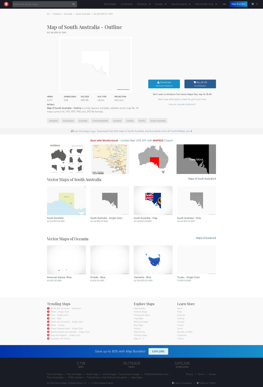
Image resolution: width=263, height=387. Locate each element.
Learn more (201, 99)
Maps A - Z (139, 338)
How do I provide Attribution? (182, 104)
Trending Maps (140, 335)
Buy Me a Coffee (185, 332)
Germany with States (60, 338)
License (180, 318)
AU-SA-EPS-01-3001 (186, 221)
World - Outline (57, 325)
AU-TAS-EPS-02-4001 (143, 280)
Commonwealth (100, 120)
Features (181, 315)
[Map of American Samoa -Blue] (66, 259)
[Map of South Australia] (66, 200)
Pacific (142, 120)
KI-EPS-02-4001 (97, 280)
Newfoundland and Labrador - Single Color (70, 332)
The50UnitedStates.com (156, 374)
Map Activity (139, 332)
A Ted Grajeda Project (102, 383)
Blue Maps (138, 325)
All (48, 14)
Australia (68, 14)
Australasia (68, 120)
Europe (159, 4)
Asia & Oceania (179, 4)
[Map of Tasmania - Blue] (153, 259)
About (180, 308)
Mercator (119, 100)
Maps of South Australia (201, 178)
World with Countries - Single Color (66, 322)
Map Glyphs (137, 377)
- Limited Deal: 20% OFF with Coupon (131, 140)
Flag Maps (138, 318)
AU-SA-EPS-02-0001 (56, 221)
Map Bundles (238, 3)
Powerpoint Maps (142, 315)
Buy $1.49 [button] (200, 84)
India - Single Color (59, 315)
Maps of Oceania (205, 237)
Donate (212, 374)
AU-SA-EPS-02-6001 (142, 221)
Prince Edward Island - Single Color (66, 328)
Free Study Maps (55, 377)
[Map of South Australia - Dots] (196, 200)
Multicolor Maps (141, 322)
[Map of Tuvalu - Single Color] (196, 259)
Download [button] (164, 84)
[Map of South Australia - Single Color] (109, 200)
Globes (137, 328)
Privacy (180, 325)
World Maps (110, 4)
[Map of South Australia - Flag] (153, 200)
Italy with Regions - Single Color (65, 335)
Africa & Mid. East (204, 4)
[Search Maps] (73, 4)
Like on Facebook (183, 383)
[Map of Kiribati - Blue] (109, 259)
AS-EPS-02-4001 (54, 280)
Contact (180, 322)
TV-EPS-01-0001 (184, 280)
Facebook (181, 335)
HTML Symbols (75, 377)
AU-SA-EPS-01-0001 (99, 221)
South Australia (83, 14)
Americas (142, 4)
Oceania (56, 14)
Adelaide (53, 120)
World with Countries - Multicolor (65, 308)
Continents (127, 4)
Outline (129, 120)
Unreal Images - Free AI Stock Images (121, 374)
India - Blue (55, 318)
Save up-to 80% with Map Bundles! (130, 351)
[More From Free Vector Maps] (223, 4)
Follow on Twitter (207, 383)
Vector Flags (92, 374)
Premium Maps (140, 311)
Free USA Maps (74, 374)
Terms (180, 328)
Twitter (180, 338)
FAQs (179, 311)
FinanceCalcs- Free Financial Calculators (107, 377)
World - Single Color (59, 311)
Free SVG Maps (54, 374)
